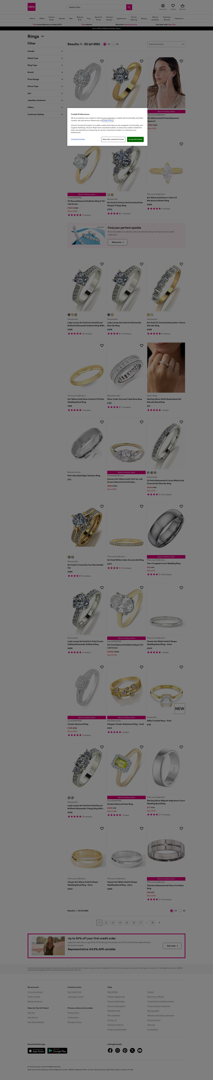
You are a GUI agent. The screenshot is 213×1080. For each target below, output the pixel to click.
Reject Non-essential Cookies (113, 139)
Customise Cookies (78, 139)
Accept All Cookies (135, 139)
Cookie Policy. (107, 120)
